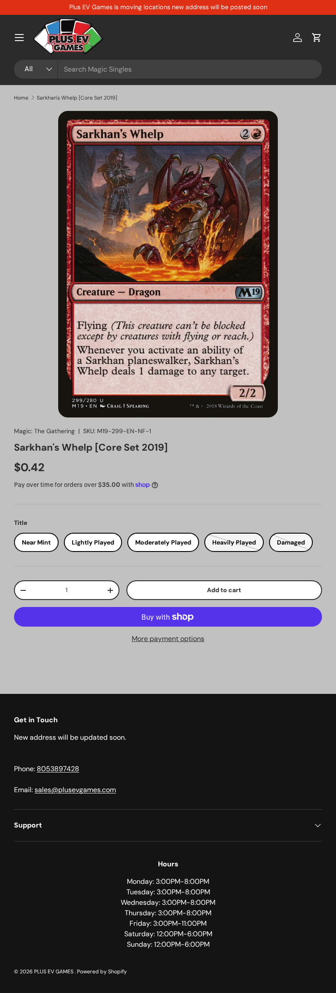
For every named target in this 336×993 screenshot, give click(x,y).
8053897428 (58, 768)
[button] (316, 37)
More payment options (168, 638)
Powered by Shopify (102, 971)
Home (21, 97)
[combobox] (168, 69)
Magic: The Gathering (44, 431)
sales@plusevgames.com (75, 789)
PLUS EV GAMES (54, 971)
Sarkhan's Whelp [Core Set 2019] (77, 97)
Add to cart (224, 590)
